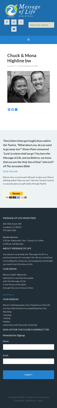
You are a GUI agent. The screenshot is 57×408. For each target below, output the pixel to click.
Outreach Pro (32, 397)
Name (7, 341)
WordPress (31, 400)
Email (6, 355)
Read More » (8, 294)
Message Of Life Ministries (28, 10)
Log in (40, 400)
